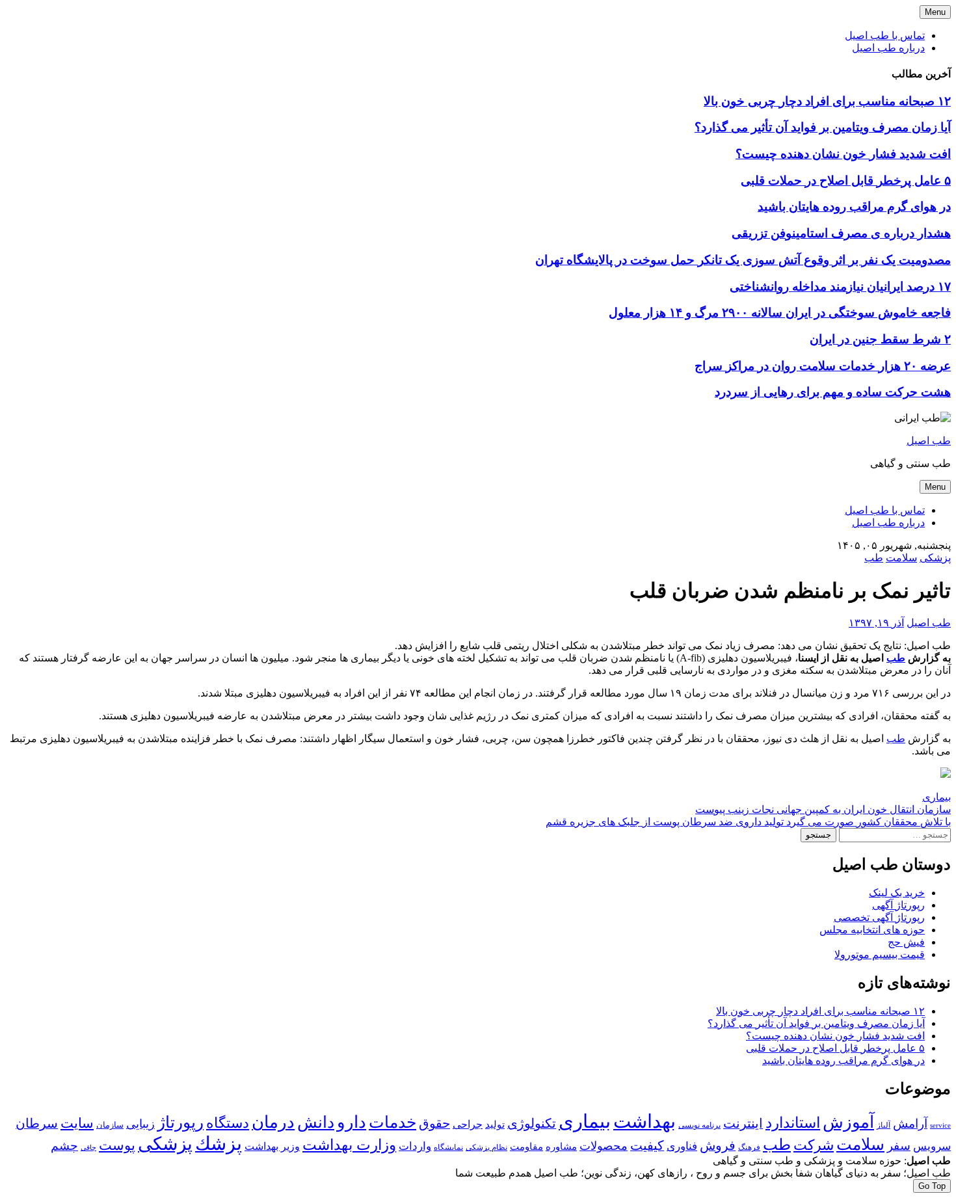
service (940, 1125)
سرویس (932, 1145)
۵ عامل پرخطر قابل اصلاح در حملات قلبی (846, 180)
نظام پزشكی (486, 1147)
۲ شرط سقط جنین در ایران (880, 339)
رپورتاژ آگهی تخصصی (879, 917)
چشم (64, 1145)
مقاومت (526, 1146)
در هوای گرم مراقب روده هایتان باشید (854, 206)
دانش (315, 1122)
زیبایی (140, 1123)
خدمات (392, 1122)
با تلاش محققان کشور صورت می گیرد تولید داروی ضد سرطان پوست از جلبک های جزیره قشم (748, 821)
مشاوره (561, 1146)
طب (873, 557)
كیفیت (647, 1145)
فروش (718, 1145)
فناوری (682, 1146)
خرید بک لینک (897, 892)
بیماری (936, 797)
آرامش (910, 1123)
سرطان (37, 1123)
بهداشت (644, 1121)
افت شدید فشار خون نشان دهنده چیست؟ (843, 154)
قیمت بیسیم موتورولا (879, 954)
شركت (813, 1145)
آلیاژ (883, 1125)
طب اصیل (929, 440)
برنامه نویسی (699, 1125)
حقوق (434, 1123)
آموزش (848, 1122)
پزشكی (165, 1144)
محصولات (603, 1145)
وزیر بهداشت (272, 1146)
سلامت (901, 557)
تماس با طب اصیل (885, 35)
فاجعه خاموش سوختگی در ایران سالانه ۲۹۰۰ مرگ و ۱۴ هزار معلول (780, 312)
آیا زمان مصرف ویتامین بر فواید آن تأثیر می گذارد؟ (823, 127)
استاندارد (792, 1122)
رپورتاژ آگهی (898, 905)
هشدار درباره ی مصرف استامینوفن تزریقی (841, 233)
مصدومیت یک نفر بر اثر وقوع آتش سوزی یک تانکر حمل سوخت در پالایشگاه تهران (743, 260)
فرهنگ (749, 1147)
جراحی (468, 1124)
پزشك (218, 1143)
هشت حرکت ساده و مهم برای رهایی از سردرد (833, 392)
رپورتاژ (180, 1122)
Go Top (932, 1186)
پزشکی (935, 557)
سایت (77, 1123)
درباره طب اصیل (888, 47)
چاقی (88, 1147)
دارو (351, 1122)
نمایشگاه (448, 1147)
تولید (495, 1124)
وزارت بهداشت (349, 1145)
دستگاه (227, 1123)
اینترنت (743, 1123)
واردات (415, 1146)
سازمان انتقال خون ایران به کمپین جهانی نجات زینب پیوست (823, 809)
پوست (117, 1145)
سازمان (110, 1125)
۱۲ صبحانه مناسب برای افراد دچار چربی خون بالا (827, 101)
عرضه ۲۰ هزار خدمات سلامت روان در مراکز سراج (823, 366)
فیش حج (906, 942)
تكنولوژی (531, 1123)
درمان (273, 1122)
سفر (898, 1145)
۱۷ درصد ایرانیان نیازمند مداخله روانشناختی (840, 286)
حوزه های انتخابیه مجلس (872, 929)
